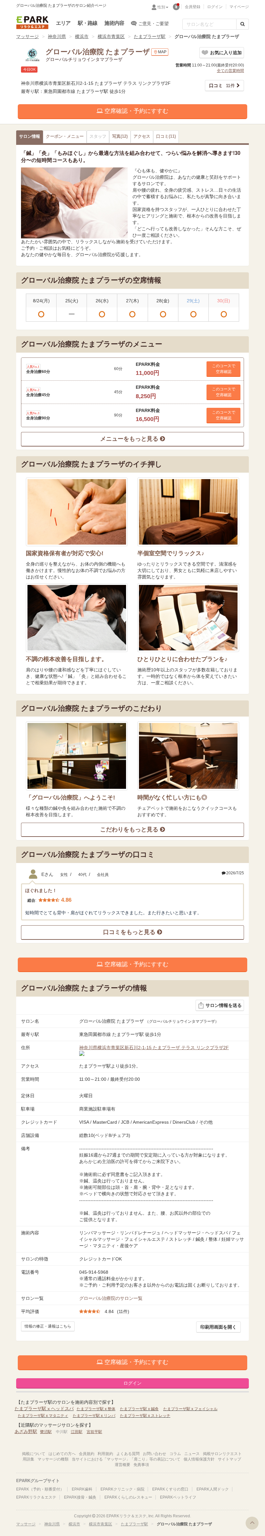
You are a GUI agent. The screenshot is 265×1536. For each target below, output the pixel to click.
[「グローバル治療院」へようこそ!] (77, 755)
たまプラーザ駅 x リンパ (94, 1415)
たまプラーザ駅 (149, 36)
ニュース (192, 1453)
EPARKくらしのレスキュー (128, 1497)
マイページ (239, 7)
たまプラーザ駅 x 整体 (96, 1409)
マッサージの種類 (53, 1459)
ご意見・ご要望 (153, 23)
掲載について (33, 1453)
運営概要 (122, 1464)
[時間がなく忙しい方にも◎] (188, 755)
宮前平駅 (94, 1432)
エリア (63, 23)
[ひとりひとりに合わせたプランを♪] (188, 617)
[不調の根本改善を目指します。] (77, 617)
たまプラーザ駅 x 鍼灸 (139, 1409)
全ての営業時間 (230, 70)
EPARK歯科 (82, 1489)
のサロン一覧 (111, 1298)
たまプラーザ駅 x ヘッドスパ (44, 1408)
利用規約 (105, 1453)
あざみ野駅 (26, 1431)
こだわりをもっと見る (130, 829)
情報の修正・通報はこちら (48, 1326)
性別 (161, 7)
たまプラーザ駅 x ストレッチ (145, 1415)
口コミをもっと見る (130, 932)
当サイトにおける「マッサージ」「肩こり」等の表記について (126, 1459)
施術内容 (114, 23)
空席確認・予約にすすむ (135, 111)
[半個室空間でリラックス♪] (188, 511)
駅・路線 (88, 23)
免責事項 (141, 1464)
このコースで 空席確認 (223, 369)
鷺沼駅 (46, 1432)
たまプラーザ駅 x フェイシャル (190, 1409)
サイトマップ (229, 1459)
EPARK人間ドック (212, 1489)
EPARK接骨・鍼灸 (80, 1497)
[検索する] (243, 24)
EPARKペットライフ (178, 1497)
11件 (222, 85)
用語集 (28, 1459)
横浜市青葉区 (111, 36)
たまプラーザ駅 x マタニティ (43, 1415)
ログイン (215, 7)
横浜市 (82, 36)
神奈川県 (57, 36)
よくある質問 (128, 1453)
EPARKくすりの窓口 (170, 1489)
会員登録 (192, 7)
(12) (120, 136)
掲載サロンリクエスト (222, 1453)
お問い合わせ (154, 1453)
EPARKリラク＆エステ (32, 22)
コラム (175, 1453)
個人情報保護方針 (199, 1459)
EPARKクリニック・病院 (122, 1489)
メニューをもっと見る (130, 439)
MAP (162, 52)
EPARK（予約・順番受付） (40, 1489)
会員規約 (86, 1453)
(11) (166, 136)
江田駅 (76, 1432)
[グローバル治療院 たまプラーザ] (74, 202)
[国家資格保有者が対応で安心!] (77, 511)
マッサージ (27, 36)
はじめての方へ (62, 1453)
